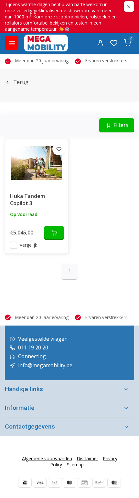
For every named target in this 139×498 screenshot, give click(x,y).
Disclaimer (87, 458)
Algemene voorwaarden (47, 458)
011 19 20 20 (33, 347)
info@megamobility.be (45, 365)
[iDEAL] (25, 483)
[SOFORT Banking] (99, 483)
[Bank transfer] (54, 483)
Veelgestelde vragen (43, 338)
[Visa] (40, 483)
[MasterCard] (114, 483)
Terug (20, 82)
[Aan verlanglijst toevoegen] (58, 148)
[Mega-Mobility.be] (46, 43)
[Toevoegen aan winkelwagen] (54, 233)
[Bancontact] (84, 483)
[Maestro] (69, 483)
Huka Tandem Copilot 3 (27, 199)
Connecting (32, 356)
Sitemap (75, 465)
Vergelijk (28, 245)
